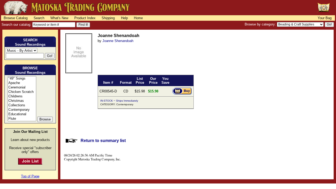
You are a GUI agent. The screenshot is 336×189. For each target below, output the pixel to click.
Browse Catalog (16, 18)
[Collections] (22, 105)
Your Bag (325, 18)
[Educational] (22, 114)
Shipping (108, 18)
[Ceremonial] (22, 87)
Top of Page (30, 176)
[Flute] (22, 119)
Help (124, 18)
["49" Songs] (22, 78)
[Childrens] (22, 96)
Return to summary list (103, 140)
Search (39, 18)
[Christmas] (22, 101)
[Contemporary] (22, 110)
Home (138, 18)
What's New (59, 18)
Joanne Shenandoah (117, 41)
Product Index (85, 18)
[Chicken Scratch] (22, 92)
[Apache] (22, 83)
